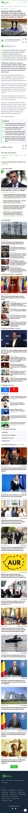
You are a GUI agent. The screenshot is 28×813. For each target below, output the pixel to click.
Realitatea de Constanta (6, 798)
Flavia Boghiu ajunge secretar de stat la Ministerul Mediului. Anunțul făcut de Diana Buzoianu (18, 304)
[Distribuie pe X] (26, 42)
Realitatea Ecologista (14, 40)
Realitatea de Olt (5, 800)
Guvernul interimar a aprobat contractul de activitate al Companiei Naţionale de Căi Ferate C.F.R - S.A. (13, 602)
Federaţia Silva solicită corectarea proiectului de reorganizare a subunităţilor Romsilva (14, 708)
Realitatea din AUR (5, 794)
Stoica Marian (24, 599)
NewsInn (10, 800)
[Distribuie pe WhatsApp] (23, 42)
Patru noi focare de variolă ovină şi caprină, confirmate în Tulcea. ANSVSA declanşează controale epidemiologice (18, 324)
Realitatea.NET (4, 790)
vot (21, 155)
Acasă (3, 6)
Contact (3, 780)
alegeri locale (5, 155)
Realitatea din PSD (21, 792)
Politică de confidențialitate (19, 780)
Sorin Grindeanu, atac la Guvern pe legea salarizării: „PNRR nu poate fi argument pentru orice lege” (18, 373)
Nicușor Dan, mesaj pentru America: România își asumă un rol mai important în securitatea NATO (18, 366)
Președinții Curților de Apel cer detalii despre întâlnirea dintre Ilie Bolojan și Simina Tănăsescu (13, 761)
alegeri (16, 155)
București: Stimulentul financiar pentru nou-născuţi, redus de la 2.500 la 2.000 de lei (18, 317)
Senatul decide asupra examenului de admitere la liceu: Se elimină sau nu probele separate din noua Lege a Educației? (13, 522)
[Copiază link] (23, 39)
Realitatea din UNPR (22, 794)
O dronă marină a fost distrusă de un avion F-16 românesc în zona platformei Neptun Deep (13, 655)
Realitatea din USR (13, 792)
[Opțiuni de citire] (25, 810)
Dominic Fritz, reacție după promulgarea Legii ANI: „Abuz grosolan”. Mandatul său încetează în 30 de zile (14, 352)
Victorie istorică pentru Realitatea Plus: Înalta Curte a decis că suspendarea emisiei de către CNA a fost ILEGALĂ (18, 270)
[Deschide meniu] (25, 2)
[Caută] (21, 2)
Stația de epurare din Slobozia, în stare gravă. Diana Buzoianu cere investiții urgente (14, 495)
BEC (11, 155)
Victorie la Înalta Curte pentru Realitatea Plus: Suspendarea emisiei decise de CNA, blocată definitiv (14, 469)
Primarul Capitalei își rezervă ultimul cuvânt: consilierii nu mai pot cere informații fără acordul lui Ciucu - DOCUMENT (18, 359)
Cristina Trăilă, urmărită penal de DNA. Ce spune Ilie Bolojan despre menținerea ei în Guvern (18, 380)
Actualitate (10, 6)
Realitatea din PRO (14, 796)
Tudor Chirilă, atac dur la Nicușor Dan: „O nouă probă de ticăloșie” (18, 310)
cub (25, 155)
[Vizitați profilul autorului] (2, 40)
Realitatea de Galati (15, 798)
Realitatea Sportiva (11, 790)
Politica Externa (4, 192)
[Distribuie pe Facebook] (26, 39)
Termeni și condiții (9, 780)
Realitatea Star (19, 790)
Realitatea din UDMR (5, 796)
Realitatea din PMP (13, 794)
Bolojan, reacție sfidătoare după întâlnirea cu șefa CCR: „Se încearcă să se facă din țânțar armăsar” (14, 734)
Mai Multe (14, 766)
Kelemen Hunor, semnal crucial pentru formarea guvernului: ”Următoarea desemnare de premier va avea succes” (13, 213)
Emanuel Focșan (23, 572)
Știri (6, 6)
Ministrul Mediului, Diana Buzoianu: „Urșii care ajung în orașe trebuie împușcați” (14, 201)
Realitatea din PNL (5, 792)
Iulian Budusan (23, 465)
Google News (4, 163)
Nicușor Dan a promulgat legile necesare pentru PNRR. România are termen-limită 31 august (13, 298)
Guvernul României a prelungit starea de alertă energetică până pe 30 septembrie (15, 124)
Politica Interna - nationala (9, 198)
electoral (4, 157)
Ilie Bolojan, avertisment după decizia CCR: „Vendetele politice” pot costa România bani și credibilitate (13, 682)
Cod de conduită (5, 782)
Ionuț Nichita (24, 492)
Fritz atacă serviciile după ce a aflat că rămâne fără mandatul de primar (14, 128)
